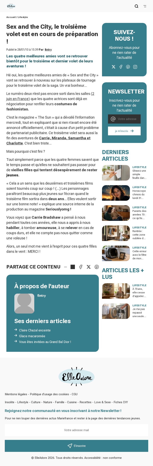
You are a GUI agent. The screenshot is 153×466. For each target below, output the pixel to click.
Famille (59, 402)
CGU (74, 394)
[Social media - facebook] (121, 67)
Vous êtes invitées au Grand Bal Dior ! (45, 342)
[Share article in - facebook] (80, 267)
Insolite (9, 402)
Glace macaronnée (32, 336)
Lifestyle (23, 17)
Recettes (85, 402)
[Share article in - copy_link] (73, 267)
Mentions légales (16, 394)
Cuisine (72, 402)
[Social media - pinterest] (128, 67)
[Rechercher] (136, 6)
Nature (47, 402)
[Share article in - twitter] (88, 267)
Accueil (11, 17)
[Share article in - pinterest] (96, 267)
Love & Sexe (102, 402)
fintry (48, 49)
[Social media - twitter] (114, 67)
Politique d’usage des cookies (49, 394)
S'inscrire (80, 446)
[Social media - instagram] (135, 67)
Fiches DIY (121, 402)
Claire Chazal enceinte (35, 330)
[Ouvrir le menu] (145, 6)
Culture (35, 402)
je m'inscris (121, 131)
